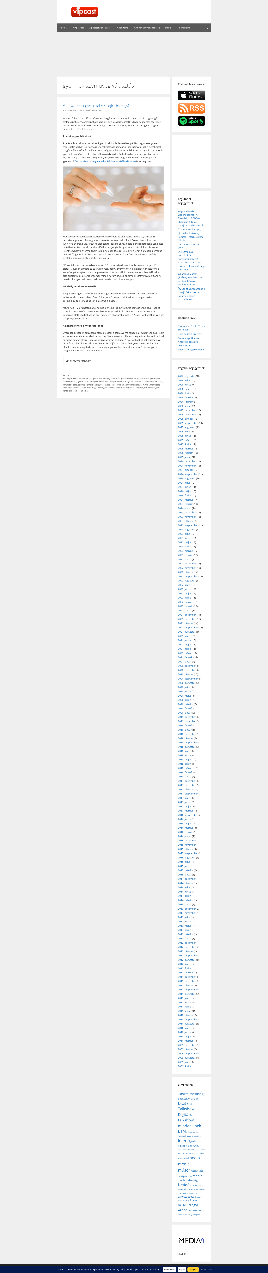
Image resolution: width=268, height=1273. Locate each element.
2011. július (184, 998)
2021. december (187, 614)
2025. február (185, 452)
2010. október (185, 1015)
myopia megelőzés (151, 384)
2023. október (185, 521)
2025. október (185, 418)
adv (67, 375)
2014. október (185, 883)
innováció (196, 1136)
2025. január (185, 457)
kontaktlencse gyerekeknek (98, 384)
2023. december (187, 512)
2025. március (185, 448)
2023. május (184, 542)
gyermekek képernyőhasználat (135, 378)
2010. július (184, 1028)
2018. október (185, 738)
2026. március (185, 397)
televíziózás (193, 1210)
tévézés (181, 1214)
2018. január (185, 776)
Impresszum (184, 27)
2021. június (184, 640)
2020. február (185, 708)
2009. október (185, 1049)
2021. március (185, 653)
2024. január (185, 508)
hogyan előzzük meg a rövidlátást (125, 381)
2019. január (185, 729)
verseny (188, 1214)
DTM (182, 1131)
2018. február (185, 772)
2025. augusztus (187, 427)
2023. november (187, 516)
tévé (202, 1210)
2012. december (187, 942)
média (197, 1176)
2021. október (185, 623)
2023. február (185, 555)
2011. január (185, 1011)
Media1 (168, 27)
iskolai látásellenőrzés (152, 381)
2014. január (185, 904)
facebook (182, 1136)
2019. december (187, 716)
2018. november (187, 734)
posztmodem (183, 1193)
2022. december (187, 563)
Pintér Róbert (191, 1189)
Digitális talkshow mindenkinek (189, 1120)
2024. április (184, 495)
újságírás (196, 1215)
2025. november (187, 414)
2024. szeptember (188, 474)
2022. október (185, 572)
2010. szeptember (188, 1019)
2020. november (187, 670)
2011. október (185, 985)
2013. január (185, 938)
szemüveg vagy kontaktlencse (129, 387)
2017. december (187, 780)
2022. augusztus (187, 580)
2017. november (187, 785)
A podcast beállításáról (100, 27)
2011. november (187, 981)
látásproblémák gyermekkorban (127, 384)
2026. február (185, 401)
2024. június (184, 486)
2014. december (187, 878)
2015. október (185, 849)
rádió (195, 1193)
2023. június (184, 538)
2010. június (184, 1032)
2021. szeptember (188, 627)
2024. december (187, 461)
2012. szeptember (188, 955)
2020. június (184, 691)
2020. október (185, 674)
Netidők (185, 1184)
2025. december (187, 410)
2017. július (184, 798)
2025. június (184, 435)
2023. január (185, 559)
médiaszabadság (188, 1180)
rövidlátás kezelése (72, 387)
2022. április (184, 597)
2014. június (184, 891)
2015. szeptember (188, 853)
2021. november (187, 619)
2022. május (184, 593)
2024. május (184, 491)
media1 (195, 1158)
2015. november (187, 844)
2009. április (184, 1066)
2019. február (185, 725)
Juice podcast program (190, 333)
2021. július (184, 636)
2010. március (185, 1040)
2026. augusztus (187, 376)
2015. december (187, 840)
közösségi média (192, 1153)
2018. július (184, 751)
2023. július (184, 533)
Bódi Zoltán (184, 1098)
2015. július (184, 861)
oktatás (194, 1186)
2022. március (185, 602)
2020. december (187, 665)
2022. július (184, 584)
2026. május (184, 389)
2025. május (184, 440)
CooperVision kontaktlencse (79, 378)
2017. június (184, 802)
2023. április (184, 546)
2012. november (187, 947)
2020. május (184, 695)
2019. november (187, 721)
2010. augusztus (187, 1023)
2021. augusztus (187, 631)
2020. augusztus (187, 682)
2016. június (184, 819)
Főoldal (63, 27)
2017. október (185, 789)
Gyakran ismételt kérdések (147, 27)
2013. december (187, 908)
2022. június (184, 589)
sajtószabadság (187, 1196)
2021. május (184, 644)
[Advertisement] (134, 52)
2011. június (184, 1002)
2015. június (184, 866)
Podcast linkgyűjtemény (191, 349)
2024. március (185, 499)
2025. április (184, 444)
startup (186, 1200)
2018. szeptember (188, 742)
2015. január (185, 874)
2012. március (185, 972)
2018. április (184, 763)
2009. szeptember (188, 1053)
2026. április (184, 393)
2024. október (185, 469)
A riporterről (123, 27)
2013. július (184, 917)
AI (179, 1094)
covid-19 (194, 1099)
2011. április (184, 1006)
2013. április (184, 929)
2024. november (187, 465)
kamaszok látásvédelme (74, 384)
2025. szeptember (188, 423)
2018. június (184, 755)
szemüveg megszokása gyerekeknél (98, 387)
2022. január (185, 610)
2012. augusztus (187, 959)
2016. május (184, 823)
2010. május (184, 1036)
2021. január (185, 661)
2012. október (185, 951)
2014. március (185, 900)
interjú (184, 1140)
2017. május (184, 806)
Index (189, 1136)
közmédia (181, 1153)
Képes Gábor (200, 1150)
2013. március (185, 934)
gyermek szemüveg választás (106, 378)
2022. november (187, 567)
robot (191, 1193)
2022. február (185, 606)
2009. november (187, 1045)
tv (199, 1210)
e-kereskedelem (192, 1132)
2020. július (184, 687)
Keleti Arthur (193, 1145)
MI (191, 1177)
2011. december (187, 976)
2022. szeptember (188, 576)
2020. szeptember (188, 678)
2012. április (184, 968)
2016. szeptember (188, 815)
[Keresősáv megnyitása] (207, 27)
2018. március (185, 768)
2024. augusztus (187, 478)
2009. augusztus (187, 1057)
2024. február (185, 503)
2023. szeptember (188, 525)
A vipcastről (78, 27)
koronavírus (182, 1150)
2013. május (184, 925)
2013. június (184, 921)
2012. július (184, 964)
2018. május (184, 759)
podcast (201, 1189)
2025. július (184, 431)
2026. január (185, 406)
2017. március (185, 810)
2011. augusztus (187, 993)
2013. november (187, 912)
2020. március (185, 704)
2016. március (185, 827)
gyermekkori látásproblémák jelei (93, 381)
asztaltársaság (192, 1093)
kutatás (191, 1149)
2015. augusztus (187, 857)
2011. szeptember (188, 989)
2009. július (184, 1062)
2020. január (185, 712)
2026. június (184, 384)
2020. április (184, 699)
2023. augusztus (187, 529)
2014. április (184, 895)
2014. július (184, 887)
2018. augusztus (187, 746)
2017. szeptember (188, 793)
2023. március (185, 550)
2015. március (185, 870)
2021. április (184, 648)
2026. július (184, 380)
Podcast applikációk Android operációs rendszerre (188, 341)
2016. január (185, 836)
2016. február (185, 832)
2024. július (184, 482)
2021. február (185, 657)
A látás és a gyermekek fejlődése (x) (96, 105)
